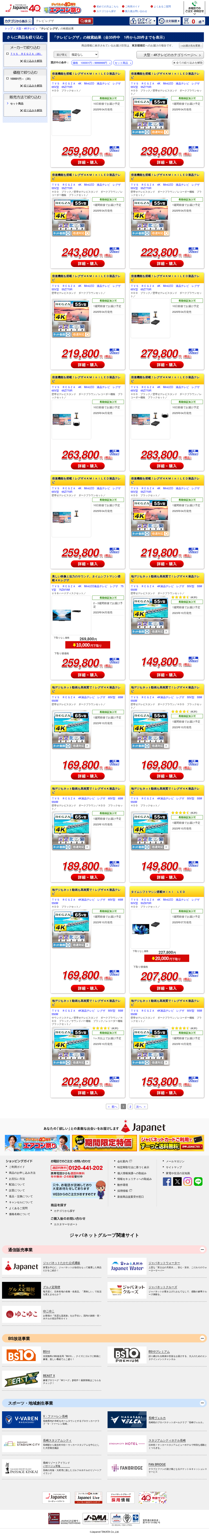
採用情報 (122, 1191)
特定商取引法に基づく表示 (133, 1167)
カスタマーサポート (66, 1224)
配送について (17, 1184)
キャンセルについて (21, 1202)
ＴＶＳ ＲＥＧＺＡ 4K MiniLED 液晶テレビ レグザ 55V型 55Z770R (166, 88)
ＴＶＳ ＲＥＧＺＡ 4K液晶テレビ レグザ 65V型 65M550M (87, 701)
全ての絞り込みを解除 (189, 62)
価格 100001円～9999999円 (90, 63)
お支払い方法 (17, 1178)
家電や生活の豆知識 (178, 1173)
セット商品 (121, 63)
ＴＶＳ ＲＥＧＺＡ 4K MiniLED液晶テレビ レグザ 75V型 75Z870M (87, 590)
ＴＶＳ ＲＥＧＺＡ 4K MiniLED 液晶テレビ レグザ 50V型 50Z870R (166, 903)
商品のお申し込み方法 (22, 1173)
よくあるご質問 (162, 6)
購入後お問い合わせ (136, 11)
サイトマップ (174, 1167)
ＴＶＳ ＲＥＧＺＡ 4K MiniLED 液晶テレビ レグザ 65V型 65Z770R (87, 87)
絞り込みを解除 (33, 61)
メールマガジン (175, 1161)
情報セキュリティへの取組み (134, 1179)
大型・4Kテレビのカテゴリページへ (170, 54)
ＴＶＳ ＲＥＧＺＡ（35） (26, 54)
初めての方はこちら (108, 6)
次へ (139, 1106)
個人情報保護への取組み (132, 1173)
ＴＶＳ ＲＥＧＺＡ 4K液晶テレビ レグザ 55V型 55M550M (166, 590)
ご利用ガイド (132, 6)
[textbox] (56, 21)
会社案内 (122, 1161)
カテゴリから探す (106, 11)
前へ (114, 1106)
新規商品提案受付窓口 (130, 1196)
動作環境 (122, 1185)
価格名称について (19, 1214)
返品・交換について (21, 1196)
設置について (17, 1190)
